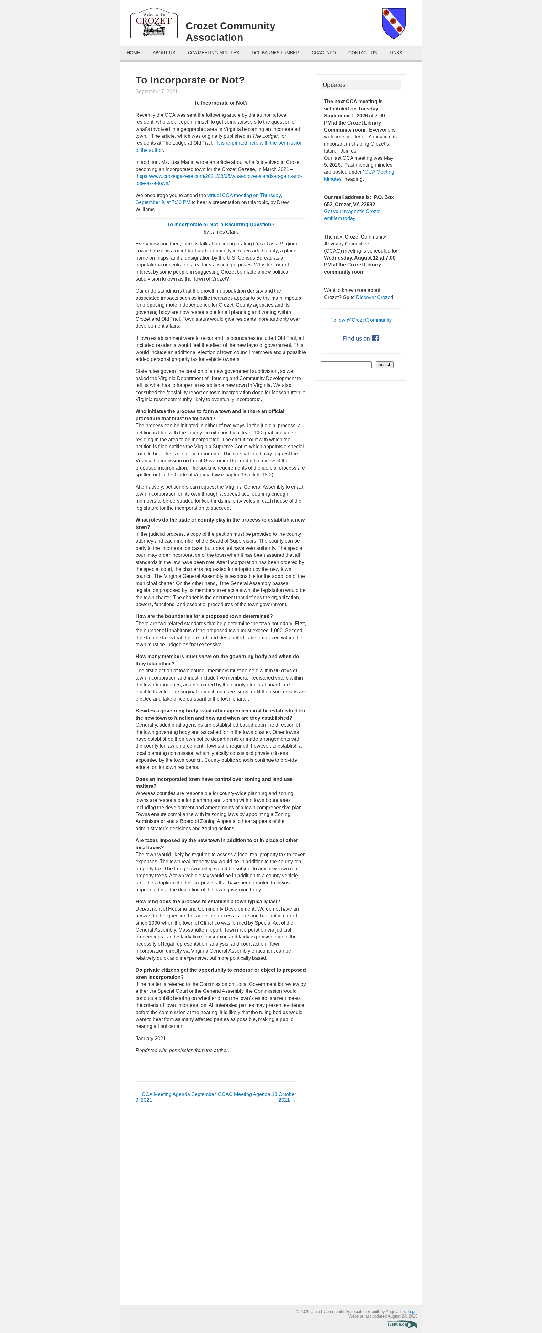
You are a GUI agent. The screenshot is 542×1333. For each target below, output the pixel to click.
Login (412, 1311)
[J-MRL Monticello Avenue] (402, 1326)
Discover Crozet (374, 297)
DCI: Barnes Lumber (275, 53)
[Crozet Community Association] (158, 25)
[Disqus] (216, 1207)
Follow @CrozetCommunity (361, 320)
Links (396, 53)
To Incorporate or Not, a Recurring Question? (220, 224)
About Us (164, 53)
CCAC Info (324, 53)
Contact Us (362, 53)
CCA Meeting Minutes (213, 53)
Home (133, 53)
